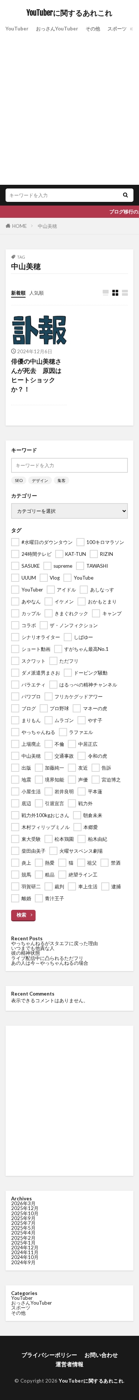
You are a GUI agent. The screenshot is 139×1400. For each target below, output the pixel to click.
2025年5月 (23, 1228)
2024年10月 (25, 1257)
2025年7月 (23, 1223)
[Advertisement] (69, 107)
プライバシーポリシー (49, 1354)
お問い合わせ (101, 1354)
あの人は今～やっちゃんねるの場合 (49, 963)
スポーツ (117, 29)
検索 (21, 915)
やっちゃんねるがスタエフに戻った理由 (54, 943)
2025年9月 (23, 1218)
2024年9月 (23, 1262)
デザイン (40, 480)
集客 (61, 480)
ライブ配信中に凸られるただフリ (47, 958)
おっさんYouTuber (57, 29)
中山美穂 (47, 226)
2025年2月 (23, 1238)
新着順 (18, 293)
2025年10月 (25, 1213)
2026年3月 (23, 1203)
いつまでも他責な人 (32, 948)
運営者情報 (69, 1364)
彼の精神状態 (25, 953)
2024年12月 (25, 1247)
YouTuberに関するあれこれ (69, 13)
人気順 (36, 293)
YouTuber (17, 29)
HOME (19, 226)
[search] (125, 195)
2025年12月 (25, 1208)
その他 (93, 29)
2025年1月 (23, 1243)
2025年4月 (23, 1233)
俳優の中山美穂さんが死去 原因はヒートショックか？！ (36, 375)
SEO (19, 480)
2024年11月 (25, 1252)
